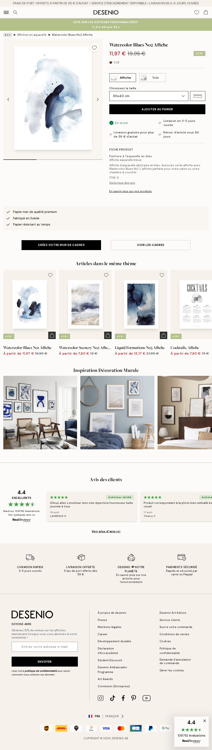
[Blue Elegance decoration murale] (40, 412)
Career (102, 634)
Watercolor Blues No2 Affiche (72, 35)
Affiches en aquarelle (32, 35)
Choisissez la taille (122, 88)
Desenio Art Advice (173, 613)
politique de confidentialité (41, 671)
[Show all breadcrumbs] (7, 35)
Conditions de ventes (174, 634)
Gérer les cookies (172, 670)
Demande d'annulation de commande (175, 661)
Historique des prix (122, 183)
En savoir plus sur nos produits (130, 191)
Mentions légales (109, 627)
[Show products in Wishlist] (196, 12)
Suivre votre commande (176, 627)
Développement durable (114, 641)
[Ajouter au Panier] (52, 335)
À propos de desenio (112, 613)
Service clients (170, 620)
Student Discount (110, 660)
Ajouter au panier (157, 109)
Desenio (118, 738)
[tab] (19, 158)
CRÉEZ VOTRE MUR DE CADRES (61, 245)
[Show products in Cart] (205, 12)
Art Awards (105, 679)
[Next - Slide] (97, 99)
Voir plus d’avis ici (106, 531)
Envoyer (45, 661)
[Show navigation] (6, 12)
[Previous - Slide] (8, 99)
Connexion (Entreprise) (114, 686)
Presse (102, 620)
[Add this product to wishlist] (94, 47)
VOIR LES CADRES (150, 245)
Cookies (165, 641)
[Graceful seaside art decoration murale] (117, 412)
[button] (197, 96)
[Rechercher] (15, 12)
